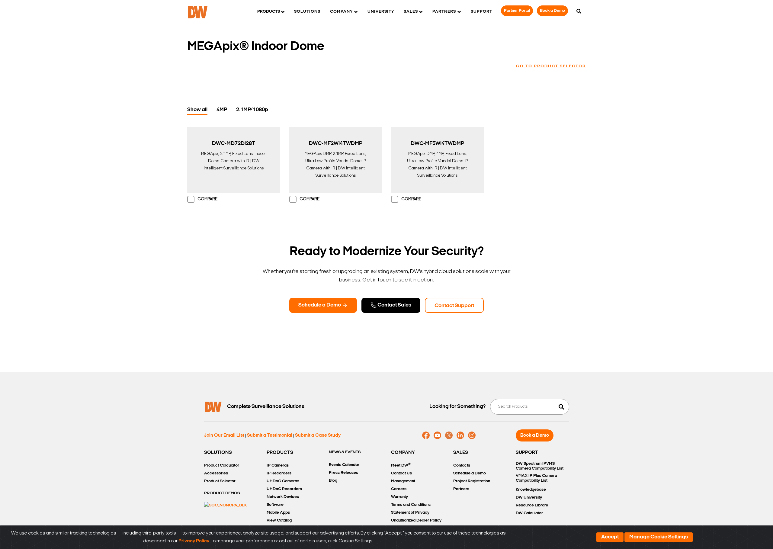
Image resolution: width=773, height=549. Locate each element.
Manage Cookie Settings (658, 537)
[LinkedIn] (460, 435)
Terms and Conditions (411, 504)
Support (481, 11)
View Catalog (279, 520)
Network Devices (283, 497)
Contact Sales (394, 305)
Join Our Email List (224, 435)
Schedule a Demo (320, 305)
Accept (610, 537)
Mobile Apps (278, 512)
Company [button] (341, 11)
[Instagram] (472, 435)
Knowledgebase (531, 489)
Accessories (216, 473)
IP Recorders (279, 473)
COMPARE (207, 199)
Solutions (307, 11)
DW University (529, 497)
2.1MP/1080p (252, 110)
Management (403, 481)
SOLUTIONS (218, 452)
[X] (449, 435)
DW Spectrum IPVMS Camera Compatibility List (539, 466)
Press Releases (343, 472)
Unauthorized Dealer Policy (416, 520)
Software (275, 504)
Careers (398, 489)
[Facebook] (426, 435)
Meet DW (401, 465)
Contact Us (401, 473)
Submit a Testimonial (269, 435)
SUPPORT (527, 452)
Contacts (461, 465)
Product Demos (222, 493)
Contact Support (454, 306)
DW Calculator (529, 513)
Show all (197, 110)
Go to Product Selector (551, 66)
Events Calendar (344, 465)
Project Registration (471, 481)
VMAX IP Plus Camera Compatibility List (536, 478)
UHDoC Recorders (284, 489)
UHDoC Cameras (283, 481)
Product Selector (220, 481)
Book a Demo (552, 10)
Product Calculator (221, 465)
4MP (222, 110)
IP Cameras (278, 465)
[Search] (578, 12)
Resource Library (532, 505)
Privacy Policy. (194, 541)
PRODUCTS (280, 452)
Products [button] (268, 11)
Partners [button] (444, 11)
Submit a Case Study (318, 435)
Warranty (399, 497)
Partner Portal (517, 10)
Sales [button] (411, 11)
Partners (461, 489)
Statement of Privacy (410, 512)
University (380, 11)
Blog (333, 480)
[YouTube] (437, 435)
